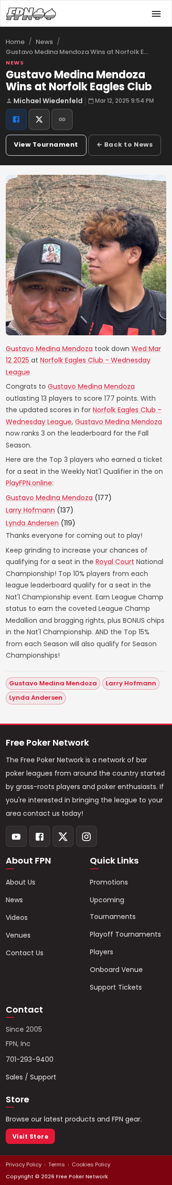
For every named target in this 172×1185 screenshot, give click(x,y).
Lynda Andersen (32, 523)
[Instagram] (86, 836)
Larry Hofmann (30, 510)
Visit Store (30, 1136)
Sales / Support (31, 1077)
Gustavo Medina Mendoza (49, 348)
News (44, 41)
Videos (17, 917)
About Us (20, 882)
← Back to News (125, 144)
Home (15, 41)
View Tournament (46, 144)
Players (101, 952)
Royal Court (115, 561)
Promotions (109, 882)
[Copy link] (62, 119)
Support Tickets (116, 987)
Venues (18, 935)
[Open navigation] (156, 13)
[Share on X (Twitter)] (39, 119)
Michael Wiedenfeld (48, 101)
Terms (56, 1164)
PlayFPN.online (29, 483)
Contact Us (24, 953)
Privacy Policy (24, 1164)
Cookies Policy (91, 1164)
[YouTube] (16, 836)
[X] (63, 836)
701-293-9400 (30, 1059)
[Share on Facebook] (16, 119)
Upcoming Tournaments (113, 908)
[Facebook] (39, 836)
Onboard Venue (116, 969)
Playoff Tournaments (125, 934)
